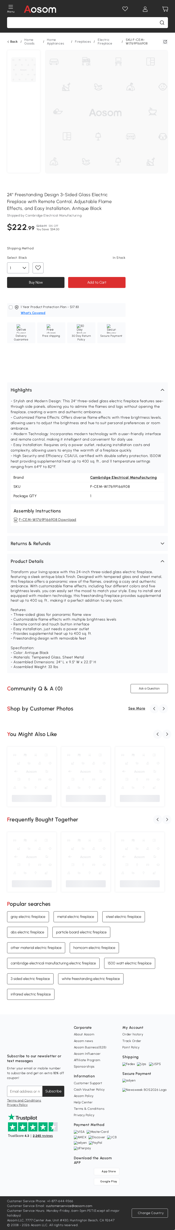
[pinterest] (40, 1044)
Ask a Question (149, 688)
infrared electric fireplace (31, 994)
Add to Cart (96, 282)
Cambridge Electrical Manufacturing (123, 477)
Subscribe (53, 1091)
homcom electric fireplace (94, 947)
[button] (87, 389)
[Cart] (165, 9)
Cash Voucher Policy (89, 1090)
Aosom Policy (84, 1096)
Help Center (83, 1102)
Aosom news (83, 1041)
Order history (132, 1034)
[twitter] (50, 1044)
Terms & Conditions (89, 1109)
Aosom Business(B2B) (90, 1047)
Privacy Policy (17, 1105)
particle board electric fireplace (81, 932)
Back (14, 42)
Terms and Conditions (24, 1100)
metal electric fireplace (75, 916)
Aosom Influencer (87, 1054)
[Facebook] (10, 1044)
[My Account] (145, 9)
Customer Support (88, 1083)
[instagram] (20, 1044)
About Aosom (84, 1034)
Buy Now (36, 282)
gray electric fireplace (28, 916)
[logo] (40, 9)
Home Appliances (55, 41)
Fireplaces (83, 42)
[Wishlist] (125, 9)
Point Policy (130, 1047)
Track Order (131, 1041)
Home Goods (29, 41)
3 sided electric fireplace (30, 978)
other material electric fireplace (36, 947)
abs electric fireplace (27, 932)
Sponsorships (84, 1066)
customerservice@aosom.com (69, 1206)
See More (136, 708)
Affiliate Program (87, 1060)
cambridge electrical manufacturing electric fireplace (53, 963)
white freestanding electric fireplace (91, 978)
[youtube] (30, 1044)
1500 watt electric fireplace (130, 963)
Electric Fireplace (105, 41)
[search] (162, 22)
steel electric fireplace (123, 916)
